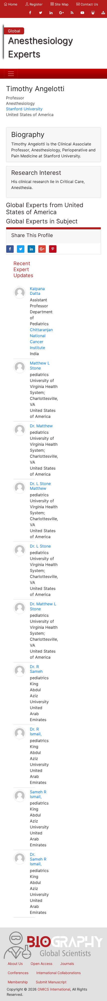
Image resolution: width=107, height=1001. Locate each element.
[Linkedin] (51, 12)
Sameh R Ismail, (38, 794)
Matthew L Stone (40, 365)
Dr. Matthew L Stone (43, 606)
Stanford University (24, 108)
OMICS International (54, 989)
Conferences (18, 973)
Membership (18, 982)
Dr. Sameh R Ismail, (38, 859)
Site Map (61, 4)
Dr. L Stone (40, 546)
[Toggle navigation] (11, 74)
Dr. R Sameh (36, 669)
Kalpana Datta (37, 291)
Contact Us (89, 4)
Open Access (41, 963)
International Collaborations (58, 973)
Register (36, 4)
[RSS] (72, 12)
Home (12, 4)
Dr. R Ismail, (36, 731)
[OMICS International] (53, 944)
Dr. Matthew (41, 425)
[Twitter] (40, 12)
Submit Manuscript (51, 982)
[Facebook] (30, 12)
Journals (67, 963)
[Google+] (61, 12)
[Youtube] (82, 12)
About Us (15, 963)
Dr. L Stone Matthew (40, 486)
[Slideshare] (93, 12)
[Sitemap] (103, 12)
